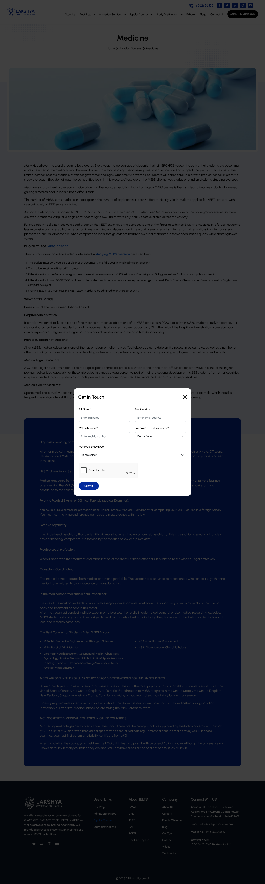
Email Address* (144, 409)
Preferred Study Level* (92, 446)
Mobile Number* (88, 428)
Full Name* (85, 409)
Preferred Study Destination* (152, 428)
